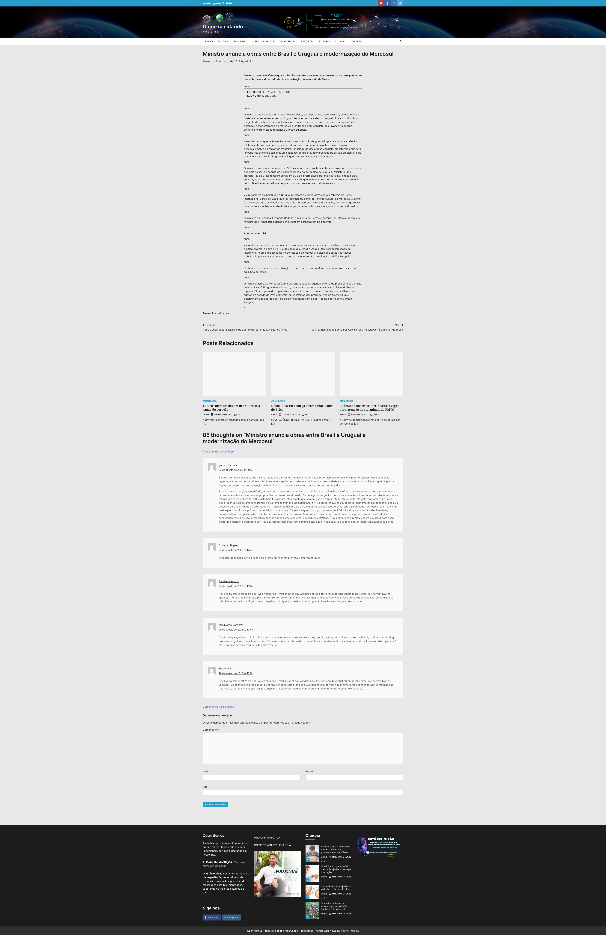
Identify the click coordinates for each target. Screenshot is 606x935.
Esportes (307, 41)
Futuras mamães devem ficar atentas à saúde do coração (231, 408)
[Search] (400, 41)
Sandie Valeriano (229, 581)
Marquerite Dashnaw (231, 624)
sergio (324, 857)
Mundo (340, 41)
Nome (206, 771)
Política (223, 41)
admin (248, 61)
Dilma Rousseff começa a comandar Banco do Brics (302, 408)
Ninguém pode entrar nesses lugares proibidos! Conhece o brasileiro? (335, 886)
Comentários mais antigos (218, 451)
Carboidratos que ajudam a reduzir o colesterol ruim (336, 868)
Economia (240, 41)
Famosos (324, 41)
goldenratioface (228, 465)
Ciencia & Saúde (263, 41)
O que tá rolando (223, 26)
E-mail (309, 771)
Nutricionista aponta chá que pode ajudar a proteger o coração (336, 849)
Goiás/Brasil (287, 41)
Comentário (211, 729)
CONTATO (356, 41)
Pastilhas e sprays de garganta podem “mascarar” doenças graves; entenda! (336, 908)
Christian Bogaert (229, 545)
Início (209, 41)
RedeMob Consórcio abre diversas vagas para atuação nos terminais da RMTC (369, 408)
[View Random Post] (396, 41)
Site (205, 786)
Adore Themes (349, 930)
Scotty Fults (226, 668)
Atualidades (222, 313)
